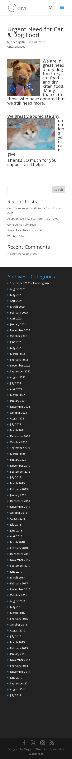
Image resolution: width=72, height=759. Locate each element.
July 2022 (15, 383)
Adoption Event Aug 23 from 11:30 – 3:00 (32, 218)
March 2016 (17, 613)
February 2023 (19, 360)
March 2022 (17, 395)
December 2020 (20, 436)
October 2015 (18, 624)
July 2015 (15, 636)
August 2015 (18, 630)
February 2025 (19, 312)
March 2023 (17, 354)
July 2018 (15, 524)
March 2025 (17, 306)
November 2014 (20, 660)
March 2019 (17, 483)
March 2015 (17, 642)
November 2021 (20, 407)
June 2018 (16, 530)
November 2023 (20, 330)
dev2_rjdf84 (18, 42)
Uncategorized (16, 46)
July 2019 (15, 477)
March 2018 (17, 542)
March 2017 (17, 577)
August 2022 (18, 377)
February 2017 (19, 583)
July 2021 (15, 424)
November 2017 (20, 560)
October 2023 (18, 336)
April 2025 (16, 301)
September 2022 (20, 371)
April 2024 (16, 318)
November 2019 (20, 465)
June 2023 (16, 342)
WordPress (36, 754)
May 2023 (16, 348)
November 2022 (20, 365)
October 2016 (18, 595)
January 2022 (18, 401)
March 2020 (17, 454)
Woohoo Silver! (16, 236)
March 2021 (17, 430)
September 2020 (20, 448)
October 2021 (18, 412)
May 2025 (16, 295)
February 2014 (19, 666)
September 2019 (20, 471)
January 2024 (18, 324)
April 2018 (16, 536)
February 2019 (19, 489)
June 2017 (16, 571)
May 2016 (16, 607)
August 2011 (18, 689)
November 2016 (20, 589)
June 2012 (16, 677)
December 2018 (20, 501)
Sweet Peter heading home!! (24, 230)
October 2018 (18, 512)
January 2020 (18, 460)
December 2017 (20, 554)
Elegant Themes (35, 749)
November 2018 (20, 507)
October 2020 (18, 442)
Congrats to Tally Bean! (21, 224)
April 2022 (16, 389)
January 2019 (18, 495)
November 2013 (20, 672)
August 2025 (18, 289)
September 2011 (20, 683)
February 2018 (19, 548)
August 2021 (18, 418)
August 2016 (18, 601)
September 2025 (20, 283)
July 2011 (15, 695)
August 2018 (18, 518)
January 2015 (18, 654)
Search (58, 189)
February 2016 (19, 619)
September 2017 (20, 565)
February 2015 (19, 648)
